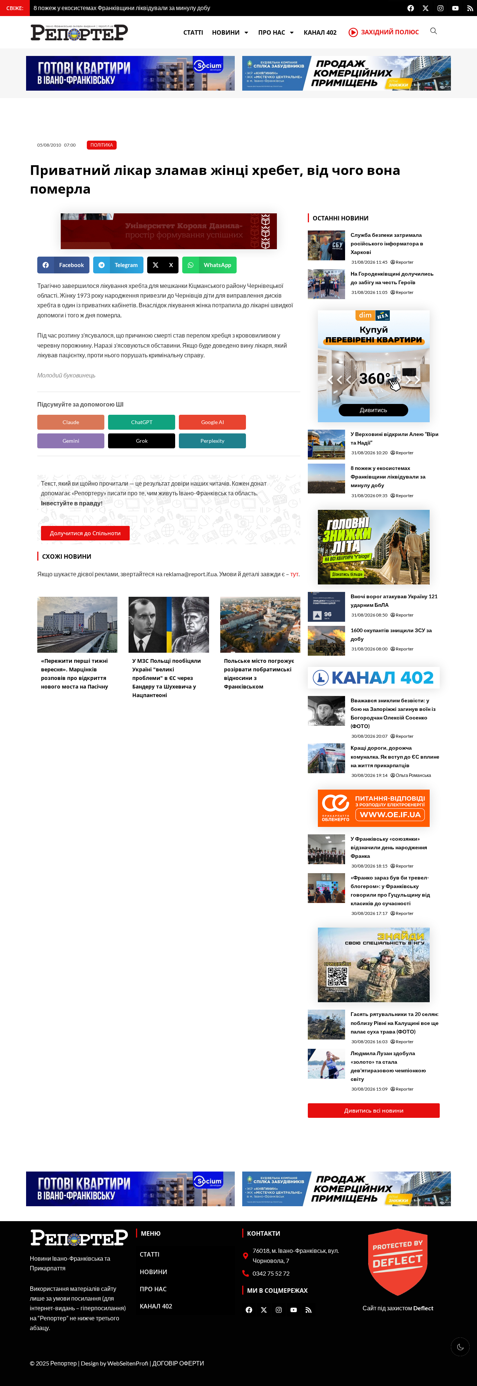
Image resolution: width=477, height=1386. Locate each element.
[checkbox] (460, 1347)
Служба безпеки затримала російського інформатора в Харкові (387, 243)
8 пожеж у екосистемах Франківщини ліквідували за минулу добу (388, 476)
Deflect (423, 1307)
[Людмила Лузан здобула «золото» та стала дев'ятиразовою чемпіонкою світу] (326, 1064)
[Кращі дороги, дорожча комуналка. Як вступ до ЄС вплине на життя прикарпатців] (326, 758)
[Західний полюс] (353, 32)
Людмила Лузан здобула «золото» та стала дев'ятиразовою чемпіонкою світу (388, 1066)
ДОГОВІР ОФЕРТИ (178, 1363)
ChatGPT (141, 422)
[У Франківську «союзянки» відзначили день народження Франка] (326, 849)
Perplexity (212, 441)
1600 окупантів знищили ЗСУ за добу (391, 634)
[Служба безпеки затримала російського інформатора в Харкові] (326, 245)
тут (294, 573)
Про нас (271, 32)
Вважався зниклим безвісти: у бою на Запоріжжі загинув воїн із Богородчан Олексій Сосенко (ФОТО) (393, 713)
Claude (71, 422)
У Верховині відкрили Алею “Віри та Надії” (395, 438)
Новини (226, 32)
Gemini (71, 441)
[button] (63, 265)
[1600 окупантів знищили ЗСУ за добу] (326, 641)
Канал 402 (320, 32)
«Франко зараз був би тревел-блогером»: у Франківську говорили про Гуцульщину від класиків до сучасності (390, 890)
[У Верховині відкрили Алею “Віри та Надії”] (326, 445)
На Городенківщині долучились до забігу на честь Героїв (392, 277)
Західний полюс (390, 32)
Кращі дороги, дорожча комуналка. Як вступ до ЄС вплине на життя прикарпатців (395, 756)
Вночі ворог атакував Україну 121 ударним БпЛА (394, 600)
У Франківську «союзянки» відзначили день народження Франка (389, 847)
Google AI (212, 422)
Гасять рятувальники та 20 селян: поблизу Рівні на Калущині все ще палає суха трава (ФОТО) (395, 1022)
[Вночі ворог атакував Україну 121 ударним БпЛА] (326, 607)
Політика (102, 145)
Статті (193, 32)
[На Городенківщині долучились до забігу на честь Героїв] (326, 284)
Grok (142, 441)
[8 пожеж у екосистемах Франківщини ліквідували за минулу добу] (326, 478)
